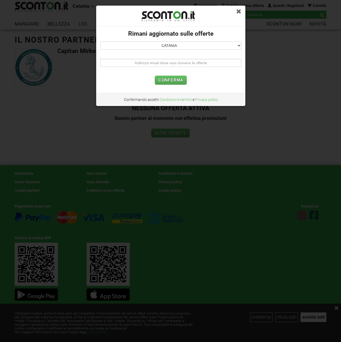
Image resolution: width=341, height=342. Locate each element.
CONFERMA (170, 80)
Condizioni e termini (176, 99)
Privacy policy (206, 99)
